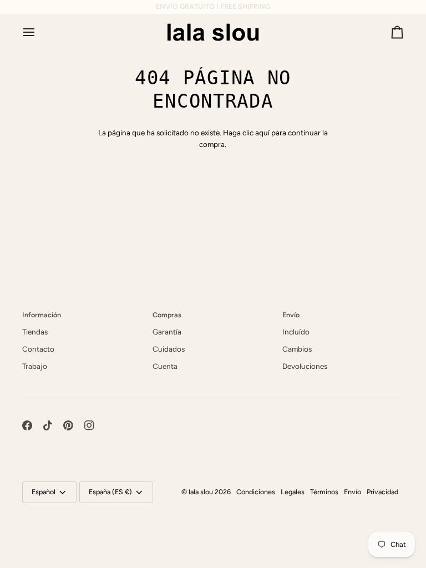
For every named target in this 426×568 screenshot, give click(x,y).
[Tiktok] (47, 425)
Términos (324, 492)
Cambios (297, 348)
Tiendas (35, 331)
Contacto (38, 348)
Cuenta (165, 366)
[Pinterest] (68, 425)
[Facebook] (27, 425)
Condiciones (255, 492)
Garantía (167, 331)
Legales (293, 492)
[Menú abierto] (38, 32)
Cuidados (169, 348)
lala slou (201, 492)
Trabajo (34, 366)
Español (43, 492)
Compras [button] (167, 315)
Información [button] (41, 315)
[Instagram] (89, 425)
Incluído (296, 331)
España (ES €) (110, 492)
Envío (352, 492)
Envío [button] (291, 315)
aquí (262, 132)
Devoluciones (304, 366)
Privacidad (382, 492)
